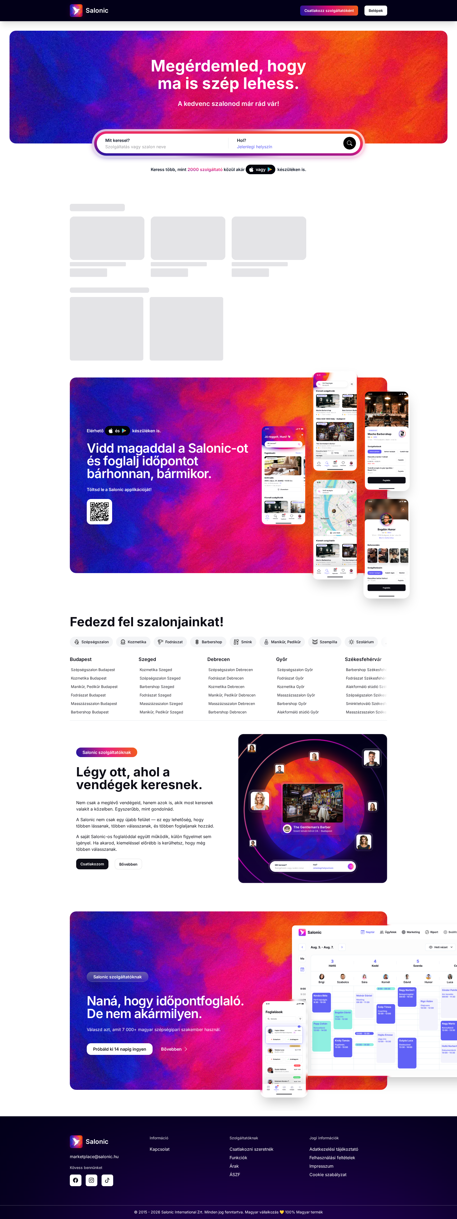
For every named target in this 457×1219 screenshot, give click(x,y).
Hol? (241, 140)
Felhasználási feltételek (332, 1157)
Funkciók (238, 1157)
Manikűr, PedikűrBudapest (94, 686)
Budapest (81, 659)
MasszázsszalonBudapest (94, 703)
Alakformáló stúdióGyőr (298, 712)
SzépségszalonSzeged (160, 678)
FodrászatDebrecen (226, 678)
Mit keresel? (117, 140)
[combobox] (156, 146)
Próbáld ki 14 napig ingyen (119, 1049)
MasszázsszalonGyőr (296, 695)
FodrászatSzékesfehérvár (368, 678)
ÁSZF (235, 1174)
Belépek (376, 10)
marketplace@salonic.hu (94, 1156)
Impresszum (321, 1166)
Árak (234, 1166)
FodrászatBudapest (88, 695)
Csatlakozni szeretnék (251, 1149)
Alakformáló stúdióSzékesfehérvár (376, 686)
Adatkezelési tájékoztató (333, 1149)
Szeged (147, 659)
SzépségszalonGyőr (295, 669)
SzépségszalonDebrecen (230, 669)
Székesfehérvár (363, 659)
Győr (281, 659)
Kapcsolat (160, 1149)
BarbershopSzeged (157, 686)
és (117, 430)
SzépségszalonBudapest (93, 669)
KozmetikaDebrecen (226, 686)
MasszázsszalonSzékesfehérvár (374, 712)
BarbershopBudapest (90, 712)
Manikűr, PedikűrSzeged (161, 712)
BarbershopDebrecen (227, 712)
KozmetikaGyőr (290, 686)
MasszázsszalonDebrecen (231, 703)
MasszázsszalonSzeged (161, 703)
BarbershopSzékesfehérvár (370, 669)
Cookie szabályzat (327, 1174)
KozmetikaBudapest (89, 678)
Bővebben (128, 864)
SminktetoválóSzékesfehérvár (372, 703)
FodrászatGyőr (290, 678)
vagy (261, 169)
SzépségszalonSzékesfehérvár (373, 695)
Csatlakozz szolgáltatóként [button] (329, 10)
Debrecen (218, 659)
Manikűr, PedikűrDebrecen (231, 695)
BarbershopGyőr (292, 703)
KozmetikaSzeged (156, 669)
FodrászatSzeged (155, 695)
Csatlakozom (92, 864)
